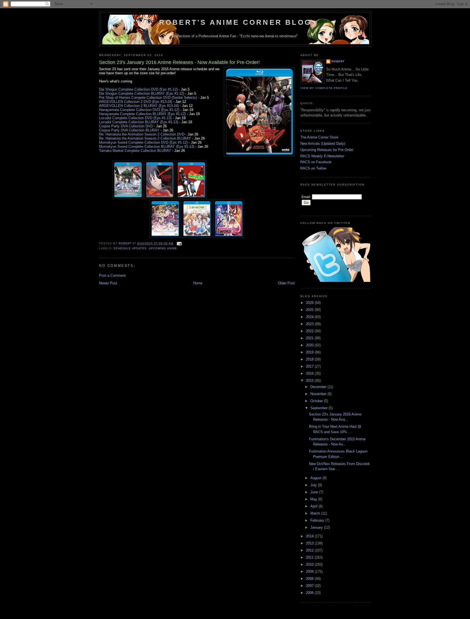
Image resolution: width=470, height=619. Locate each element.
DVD (180, 134)
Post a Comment (112, 275)
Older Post (286, 283)
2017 (310, 366)
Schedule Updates (130, 248)
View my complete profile (324, 88)
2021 (310, 338)
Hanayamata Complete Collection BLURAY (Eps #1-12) (142, 114)
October (317, 401)
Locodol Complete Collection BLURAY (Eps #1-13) (138, 122)
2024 (310, 317)
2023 (310, 324)
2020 (310, 345)
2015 (310, 380)
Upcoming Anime (163, 248)
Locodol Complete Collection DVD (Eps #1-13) (135, 118)
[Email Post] (179, 243)
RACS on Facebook (316, 162)
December (318, 387)
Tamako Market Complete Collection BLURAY (135, 151)
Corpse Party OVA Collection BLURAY (129, 130)
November (318, 394)
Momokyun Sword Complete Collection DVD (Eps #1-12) (143, 142)
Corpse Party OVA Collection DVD (126, 126)
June (314, 492)
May (314, 499)
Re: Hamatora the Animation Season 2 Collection (138, 134)
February (317, 520)
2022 (310, 331)
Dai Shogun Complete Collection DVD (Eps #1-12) (138, 89)
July (314, 485)
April (314, 506)
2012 (310, 550)
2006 (310, 593)
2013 (310, 543)
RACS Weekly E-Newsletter (322, 156)
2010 (310, 564)
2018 (310, 359)
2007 (310, 586)
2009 (310, 571)
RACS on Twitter (313, 168)
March (315, 513)
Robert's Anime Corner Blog (235, 22)
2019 (310, 352)
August (316, 478)
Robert (338, 61)
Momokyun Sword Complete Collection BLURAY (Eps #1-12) (146, 146)
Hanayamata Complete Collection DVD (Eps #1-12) (139, 110)
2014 (310, 536)
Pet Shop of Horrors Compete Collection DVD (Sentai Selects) (148, 98)
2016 (310, 373)
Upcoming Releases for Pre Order (326, 150)
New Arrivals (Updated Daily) (322, 143)
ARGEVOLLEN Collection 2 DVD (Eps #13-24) (135, 102)
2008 (310, 579)
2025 (310, 310)
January (317, 527)
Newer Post (108, 283)
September (319, 408)
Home (197, 283)
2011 (310, 557)
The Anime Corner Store (319, 137)
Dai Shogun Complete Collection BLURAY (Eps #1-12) (141, 93)
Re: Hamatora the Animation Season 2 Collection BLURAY (145, 138)
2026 (310, 303)
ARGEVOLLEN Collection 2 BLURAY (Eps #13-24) (139, 106)
